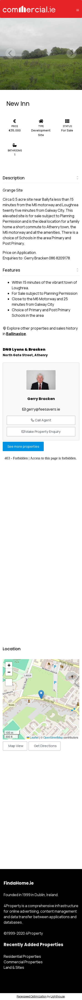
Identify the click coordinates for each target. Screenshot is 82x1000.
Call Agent (42, 420)
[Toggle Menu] (77, 10)
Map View (15, 745)
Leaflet (33, 737)
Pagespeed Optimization (32, 996)
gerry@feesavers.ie (43, 409)
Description (14, 178)
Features (11, 270)
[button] (41, 694)
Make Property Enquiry (43, 431)
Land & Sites (14, 967)
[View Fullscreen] (8, 682)
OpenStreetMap (53, 737)
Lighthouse (58, 996)
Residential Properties (22, 956)
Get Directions (45, 745)
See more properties (23, 446)
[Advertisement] (41, 805)
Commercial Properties (23, 961)
